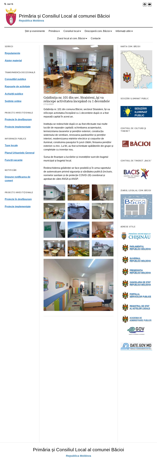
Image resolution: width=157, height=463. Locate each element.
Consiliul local (71, 31)
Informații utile (123, 31)
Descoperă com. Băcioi (97, 31)
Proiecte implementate (18, 127)
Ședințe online (13, 101)
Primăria (53, 31)
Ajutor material (13, 60)
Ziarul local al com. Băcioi (71, 38)
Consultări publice (15, 79)
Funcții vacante (14, 160)
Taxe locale (11, 145)
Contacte (96, 38)
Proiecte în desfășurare (18, 119)
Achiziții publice (14, 94)
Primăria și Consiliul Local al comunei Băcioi (64, 15)
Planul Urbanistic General (19, 152)
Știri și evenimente (35, 31)
